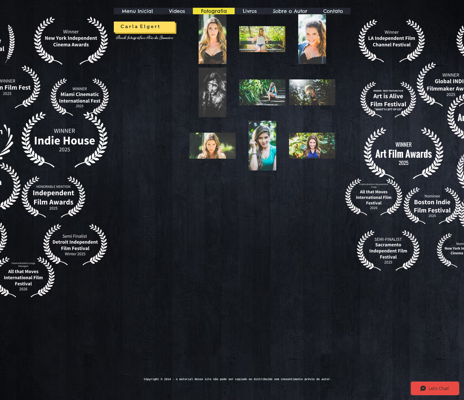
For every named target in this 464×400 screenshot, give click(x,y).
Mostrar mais (262, 174)
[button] (212, 39)
